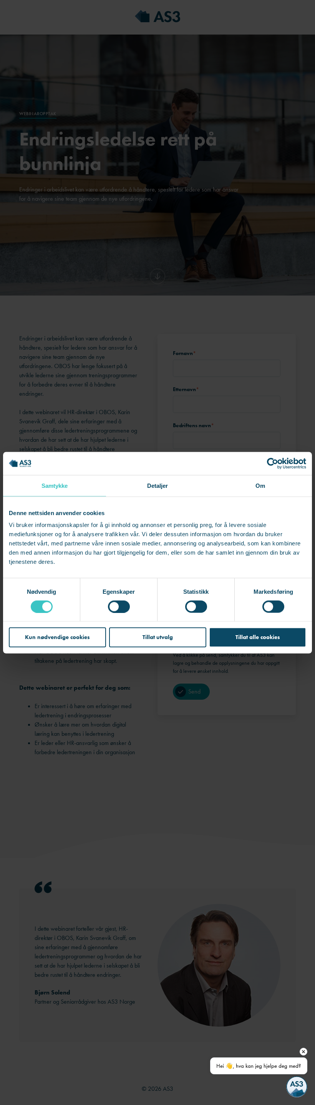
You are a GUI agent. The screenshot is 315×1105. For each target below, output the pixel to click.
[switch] (119, 606)
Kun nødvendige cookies (57, 637)
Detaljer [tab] (157, 485)
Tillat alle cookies (257, 637)
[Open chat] (296, 1086)
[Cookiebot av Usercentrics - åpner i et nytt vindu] (272, 463)
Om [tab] (260, 485)
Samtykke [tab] (54, 485)
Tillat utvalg (158, 637)
